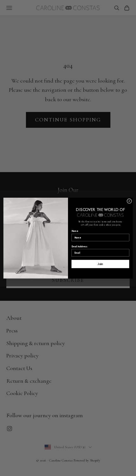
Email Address (79, 246)
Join (100, 264)
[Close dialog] (129, 201)
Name (74, 231)
